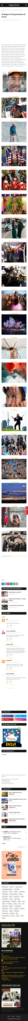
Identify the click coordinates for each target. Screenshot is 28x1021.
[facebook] (8, 716)
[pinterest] (8, 719)
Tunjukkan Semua (6, 980)
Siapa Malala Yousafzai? (15, 592)
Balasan (9, 627)
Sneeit (24, 847)
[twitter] (20, 716)
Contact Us (18, 1016)
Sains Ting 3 (4, 891)
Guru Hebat (4, 896)
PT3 (23, 903)
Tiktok (3, 918)
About (13, 1016)
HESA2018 (16, 911)
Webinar (11, 906)
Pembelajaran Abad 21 (7, 889)
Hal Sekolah (4, 899)
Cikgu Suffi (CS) (5, 956)
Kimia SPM (9, 903)
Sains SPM (12, 913)
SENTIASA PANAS (10, 673)
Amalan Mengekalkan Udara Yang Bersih (17, 799)
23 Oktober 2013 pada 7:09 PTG (13, 620)
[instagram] (20, 719)
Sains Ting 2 (22, 891)
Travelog (16, 891)
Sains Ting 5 (4, 906)
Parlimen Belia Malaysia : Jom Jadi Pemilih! (17, 599)
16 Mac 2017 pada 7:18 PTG (12, 675)
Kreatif (20, 894)
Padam (11, 625)
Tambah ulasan (10, 688)
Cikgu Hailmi (14, 5)
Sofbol (19, 901)
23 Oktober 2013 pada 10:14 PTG (14, 646)
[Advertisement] (14, 32)
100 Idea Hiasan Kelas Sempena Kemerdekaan (17, 819)
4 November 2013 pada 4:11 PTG (14, 662)
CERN (11, 908)
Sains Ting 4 (17, 899)
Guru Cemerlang (6, 901)
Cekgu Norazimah (11, 631)
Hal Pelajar (16, 889)
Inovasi (11, 899)
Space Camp (5, 913)
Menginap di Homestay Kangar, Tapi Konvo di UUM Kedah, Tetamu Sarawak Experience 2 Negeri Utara (13, 977)
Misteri (3, 903)
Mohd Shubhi (9, 644)
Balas (7, 625)
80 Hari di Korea (13, 894)
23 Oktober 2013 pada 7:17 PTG (13, 632)
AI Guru (12, 915)
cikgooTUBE (17, 906)
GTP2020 (22, 908)
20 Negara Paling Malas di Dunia (18, 556)
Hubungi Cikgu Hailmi (14, 812)
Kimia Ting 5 (5, 911)
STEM (10, 891)
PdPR (22, 915)
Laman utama (5, 10)
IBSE (17, 913)
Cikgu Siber (4, 966)
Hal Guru (12, 887)
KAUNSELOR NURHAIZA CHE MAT (10, 962)
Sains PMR (16, 908)
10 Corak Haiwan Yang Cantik (16, 605)
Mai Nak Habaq (5, 915)
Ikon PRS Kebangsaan (7, 963)
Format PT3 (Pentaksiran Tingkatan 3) (15, 806)
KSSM (22, 896)
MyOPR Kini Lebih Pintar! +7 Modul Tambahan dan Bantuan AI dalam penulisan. (13, 958)
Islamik (15, 903)
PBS (19, 903)
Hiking (17, 915)
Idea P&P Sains (19, 887)
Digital (11, 911)
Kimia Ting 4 (5, 908)
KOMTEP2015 (5, 894)
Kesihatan (14, 901)
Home (9, 1016)
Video (10, 896)
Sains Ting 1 (16, 896)
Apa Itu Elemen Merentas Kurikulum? (15, 793)
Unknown (9, 660)
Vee (7, 619)
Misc (9, 10)
